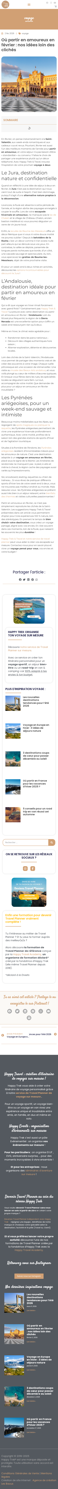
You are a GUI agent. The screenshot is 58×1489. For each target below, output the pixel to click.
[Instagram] (51, 3)
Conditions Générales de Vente (20, 1473)
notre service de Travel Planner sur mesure (28, 648)
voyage (29, 18)
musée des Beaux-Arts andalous (28, 370)
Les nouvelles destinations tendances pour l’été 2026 (36, 701)
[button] (29, 4)
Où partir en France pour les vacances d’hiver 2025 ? (35, 783)
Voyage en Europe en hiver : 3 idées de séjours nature (36, 727)
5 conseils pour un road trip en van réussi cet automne (37, 811)
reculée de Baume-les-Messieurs (28, 231)
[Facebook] (47, 3)
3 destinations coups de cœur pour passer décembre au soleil (36, 755)
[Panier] (53, 6)
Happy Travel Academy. (29, 1250)
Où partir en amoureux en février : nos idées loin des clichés (40, 1330)
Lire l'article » (31, 1310)
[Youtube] (55, 3)
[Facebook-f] (32, 868)
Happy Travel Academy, (27, 954)
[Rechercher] (51, 842)
